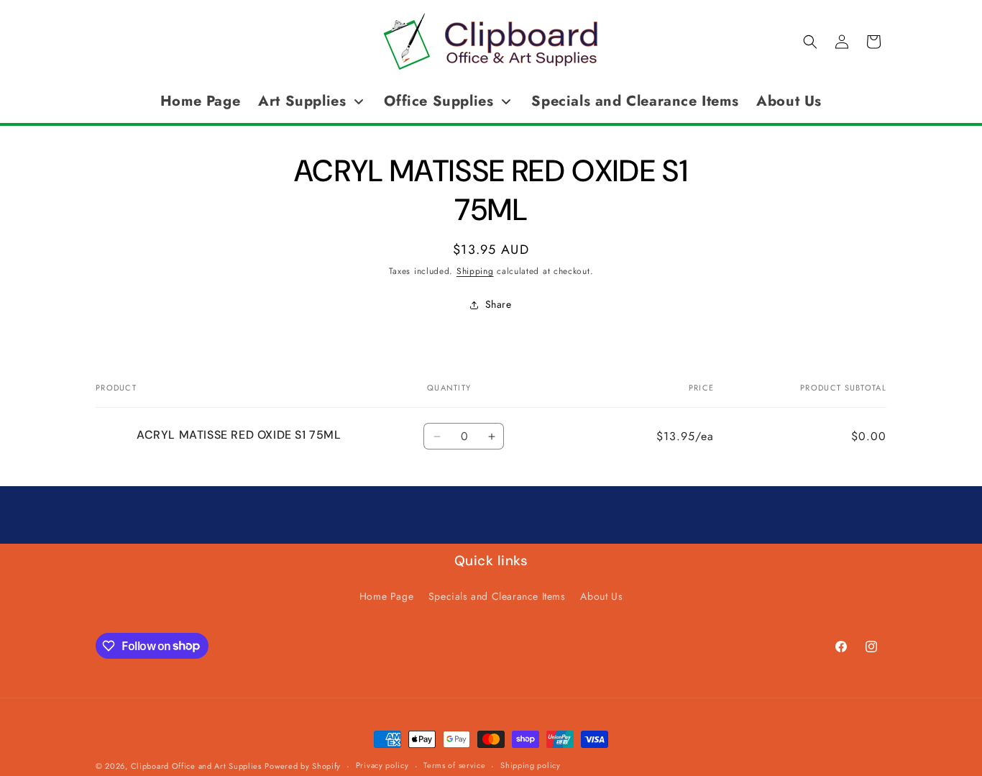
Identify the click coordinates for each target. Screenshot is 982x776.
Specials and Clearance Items (497, 596)
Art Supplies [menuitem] (302, 101)
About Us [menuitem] (789, 101)
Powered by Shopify (303, 766)
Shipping (475, 271)
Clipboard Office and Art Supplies (196, 766)
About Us (601, 596)
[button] (810, 42)
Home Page (386, 596)
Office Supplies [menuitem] (438, 101)
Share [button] (498, 304)
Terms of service (454, 765)
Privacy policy (382, 765)
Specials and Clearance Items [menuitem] (634, 101)
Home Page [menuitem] (200, 101)
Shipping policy (530, 765)
